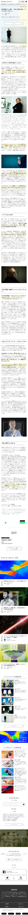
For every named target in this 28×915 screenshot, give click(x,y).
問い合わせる (14, 841)
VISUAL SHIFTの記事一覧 (6, 543)
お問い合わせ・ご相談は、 (14, 549)
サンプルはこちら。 (18, 855)
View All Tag (14, 824)
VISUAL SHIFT (3, 4)
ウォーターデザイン (20, 114)
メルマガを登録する (15, 859)
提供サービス (21, 903)
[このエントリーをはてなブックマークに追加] (5, 522)
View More (14, 726)
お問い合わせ (21, 906)
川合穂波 (13, 505)
